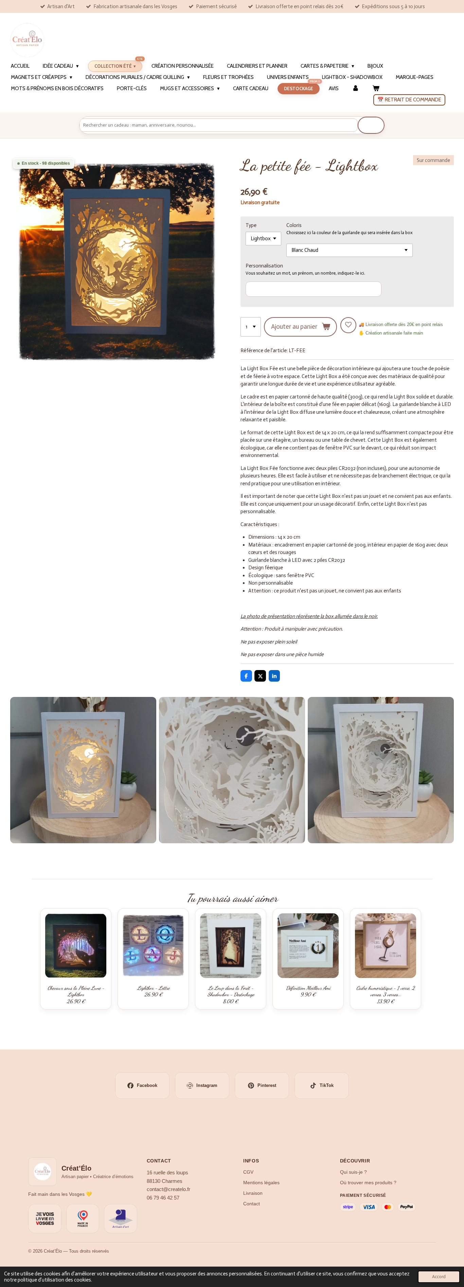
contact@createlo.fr (168, 1189)
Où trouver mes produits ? (368, 1182)
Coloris (294, 225)
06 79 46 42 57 (163, 1198)
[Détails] (232, 770)
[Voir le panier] (375, 88)
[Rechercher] (371, 125)
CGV (248, 1172)
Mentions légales (261, 1182)
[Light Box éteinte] (380, 770)
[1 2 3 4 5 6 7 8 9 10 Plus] (250, 327)
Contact (251, 1203)
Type (251, 225)
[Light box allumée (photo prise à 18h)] (83, 770)
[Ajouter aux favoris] (348, 325)
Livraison (253, 1193)
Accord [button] (439, 1277)
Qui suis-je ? (353, 1172)
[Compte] (355, 88)
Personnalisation (264, 266)
